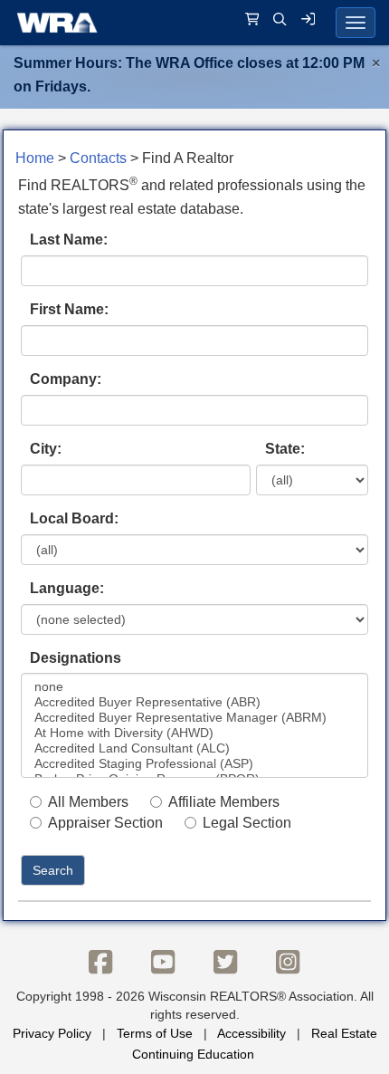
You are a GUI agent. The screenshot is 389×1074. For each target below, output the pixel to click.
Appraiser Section (105, 822)
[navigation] (194, 22)
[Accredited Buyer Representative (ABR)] (195, 702)
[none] (195, 687)
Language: (67, 588)
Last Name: (69, 239)
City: (46, 448)
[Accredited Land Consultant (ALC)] (195, 748)
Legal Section (247, 822)
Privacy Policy (52, 1033)
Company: (65, 379)
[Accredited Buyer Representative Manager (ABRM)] (195, 717)
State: (285, 448)
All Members (88, 802)
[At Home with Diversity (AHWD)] (195, 733)
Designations (75, 658)
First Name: (69, 309)
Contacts (98, 158)
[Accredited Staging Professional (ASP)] (195, 764)
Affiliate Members (224, 802)
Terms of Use (155, 1033)
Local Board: (74, 518)
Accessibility (251, 1033)
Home (34, 158)
